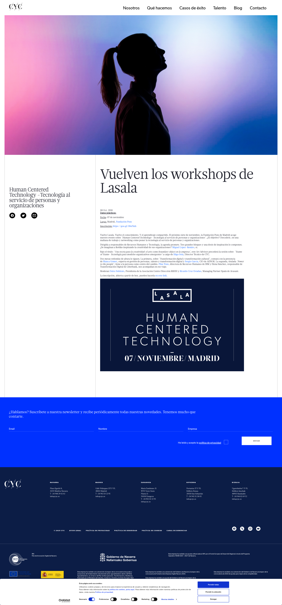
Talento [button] (219, 8)
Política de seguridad (125, 530)
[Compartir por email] (36, 218)
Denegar (213, 599)
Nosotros (131, 8)
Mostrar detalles (167, 599)
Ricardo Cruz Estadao (190, 271)
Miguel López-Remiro (183, 247)
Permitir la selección (213, 592)
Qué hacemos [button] (159, 8)
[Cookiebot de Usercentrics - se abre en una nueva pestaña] (64, 600)
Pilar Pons (164, 264)
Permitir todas (213, 585)
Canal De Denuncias (177, 530)
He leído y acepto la (199, 443)
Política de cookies (152, 530)
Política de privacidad (98, 530)
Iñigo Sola (178, 254)
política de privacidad (210, 443)
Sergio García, (192, 261)
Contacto (258, 8)
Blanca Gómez (110, 261)
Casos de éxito (192, 8)
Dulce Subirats (117, 271)
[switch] (113, 599)
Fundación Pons (124, 221)
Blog (238, 8)
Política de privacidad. (104, 592)
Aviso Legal (75, 530)
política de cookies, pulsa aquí (121, 589)
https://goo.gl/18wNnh (124, 226)
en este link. (161, 275)
